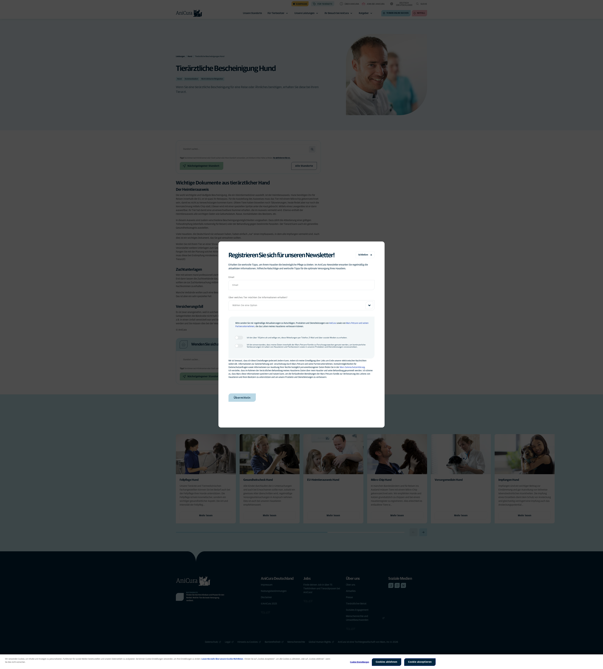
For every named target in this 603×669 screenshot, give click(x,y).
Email (231, 277)
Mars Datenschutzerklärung (352, 367)
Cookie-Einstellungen (359, 662)
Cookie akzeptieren (420, 662)
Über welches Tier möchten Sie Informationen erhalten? (257, 297)
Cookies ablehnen (386, 662)
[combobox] (301, 305)
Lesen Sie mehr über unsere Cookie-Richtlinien (222, 659)
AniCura (332, 323)
